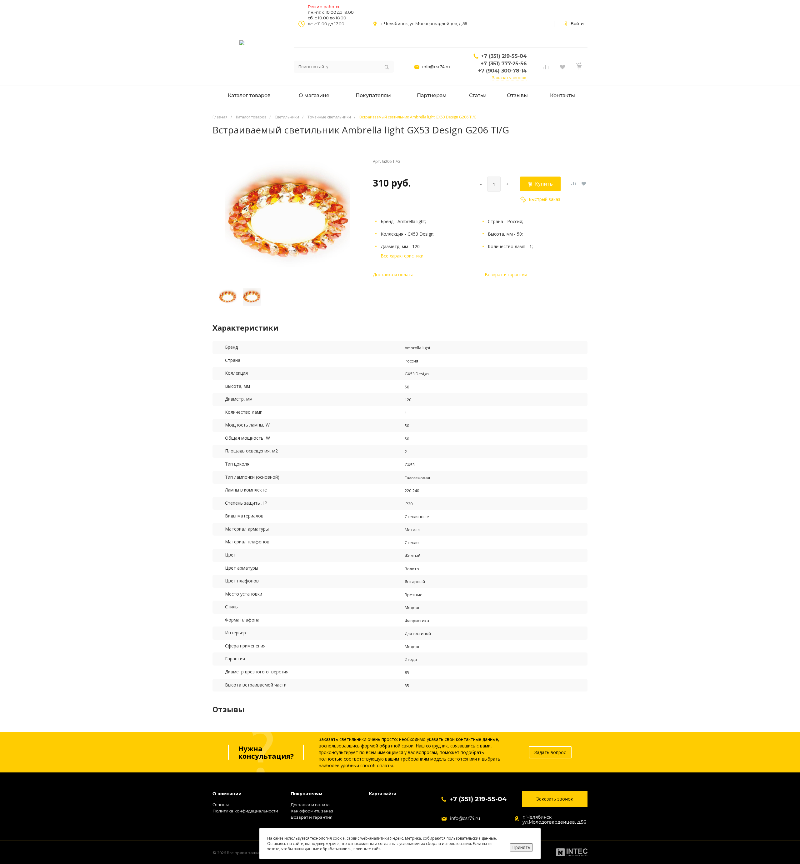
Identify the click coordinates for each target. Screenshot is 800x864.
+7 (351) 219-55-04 (504, 56)
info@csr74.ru (436, 66)
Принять (521, 847)
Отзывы (220, 804)
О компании (227, 794)
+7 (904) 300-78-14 (502, 71)
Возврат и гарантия (506, 274)
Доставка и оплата (393, 274)
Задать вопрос (550, 752)
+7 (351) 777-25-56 (504, 64)
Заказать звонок (509, 77)
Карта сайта (382, 794)
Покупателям (306, 794)
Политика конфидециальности (245, 810)
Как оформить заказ (312, 810)
